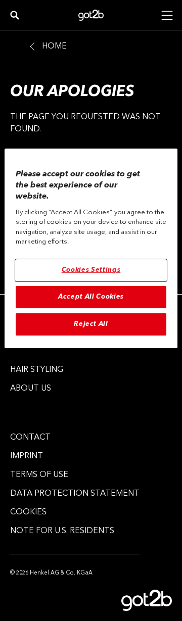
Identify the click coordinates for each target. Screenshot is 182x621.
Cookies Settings (91, 270)
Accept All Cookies (91, 297)
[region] (91, 249)
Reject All (91, 324)
